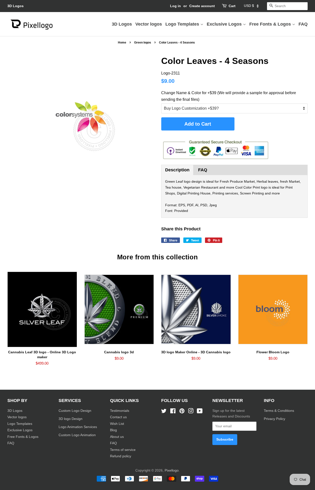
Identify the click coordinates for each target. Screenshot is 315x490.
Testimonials (119, 411)
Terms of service (123, 450)
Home (122, 42)
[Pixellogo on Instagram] (190, 412)
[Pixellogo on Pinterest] (182, 412)
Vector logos (148, 24)
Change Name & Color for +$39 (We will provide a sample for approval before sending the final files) (228, 96)
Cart (232, 6)
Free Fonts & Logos (270, 24)
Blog (113, 430)
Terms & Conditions (279, 411)
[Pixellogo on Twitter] (164, 412)
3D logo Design (70, 419)
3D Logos (15, 6)
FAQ (303, 24)
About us (117, 437)
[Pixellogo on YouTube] (200, 412)
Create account (202, 6)
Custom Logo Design (75, 411)
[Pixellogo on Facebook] (173, 412)
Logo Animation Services (78, 427)
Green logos (142, 42)
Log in (175, 6)
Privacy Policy (275, 419)
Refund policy (120, 456)
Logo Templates (182, 24)
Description (177, 169)
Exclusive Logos (225, 24)
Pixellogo (172, 470)
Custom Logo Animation (77, 435)
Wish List (117, 424)
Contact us (118, 417)
